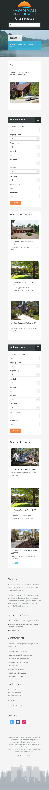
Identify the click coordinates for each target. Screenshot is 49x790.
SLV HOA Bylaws (15, 666)
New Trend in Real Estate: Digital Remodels (24, 621)
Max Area (15, 192)
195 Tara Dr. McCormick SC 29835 (23, 469)
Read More (29, 290)
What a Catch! (14, 630)
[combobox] (24, 139)
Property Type (15, 143)
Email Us (24, 706)
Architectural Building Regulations (20, 655)
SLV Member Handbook (17, 673)
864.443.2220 (26, 19)
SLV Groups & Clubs (16, 677)
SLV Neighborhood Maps (18, 651)
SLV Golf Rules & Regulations (19, 662)
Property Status (16, 135)
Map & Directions (14, 706)
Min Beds (13, 151)
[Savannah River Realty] (24, 8)
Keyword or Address (17, 126)
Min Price (13, 168)
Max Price (13, 176)
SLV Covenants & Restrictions (19, 659)
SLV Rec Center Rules (16, 669)
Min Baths (13, 159)
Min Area (15, 184)
